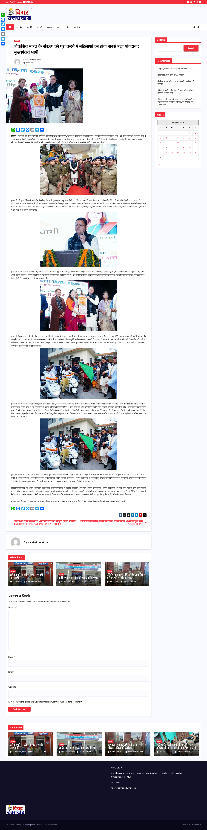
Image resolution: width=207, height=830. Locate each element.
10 (160, 143)
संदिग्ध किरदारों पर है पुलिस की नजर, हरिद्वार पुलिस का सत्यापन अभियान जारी (176, 746)
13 (178, 143)
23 (195, 148)
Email (11, 672)
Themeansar (52, 825)
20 (178, 148)
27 (178, 153)
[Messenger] (2, 29)
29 (190, 153)
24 (160, 153)
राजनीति (29, 27)
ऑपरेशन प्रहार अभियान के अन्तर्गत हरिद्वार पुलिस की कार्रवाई (125, 576)
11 (166, 143)
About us (186, 825)
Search (161, 40)
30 (195, 153)
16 (195, 143)
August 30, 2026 (19, 752)
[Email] (2, 34)
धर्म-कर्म (39, 27)
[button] (194, 27)
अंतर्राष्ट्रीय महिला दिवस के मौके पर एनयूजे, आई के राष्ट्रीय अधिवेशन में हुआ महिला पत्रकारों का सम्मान (111, 522)
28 (184, 153)
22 (190, 148)
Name (11, 657)
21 (184, 148)
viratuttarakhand (33, 60)
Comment (13, 607)
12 (172, 143)
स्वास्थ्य (49, 27)
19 (172, 148)
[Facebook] (2, 19)
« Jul (159, 165)
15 (189, 143)
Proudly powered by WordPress (18, 825)
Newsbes (40, 825)
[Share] (2, 43)
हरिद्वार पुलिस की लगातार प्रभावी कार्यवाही (26, 576)
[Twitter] (2, 24)
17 (160, 148)
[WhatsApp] (2, 14)
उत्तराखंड (19, 27)
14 (184, 143)
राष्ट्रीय (59, 27)
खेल (68, 27)
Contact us (196, 825)
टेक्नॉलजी (77, 27)
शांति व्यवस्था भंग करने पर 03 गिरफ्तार (78, 577)
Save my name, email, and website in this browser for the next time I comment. (47, 702)
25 (166, 153)
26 (172, 153)
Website (12, 687)
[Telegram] (2, 38)
